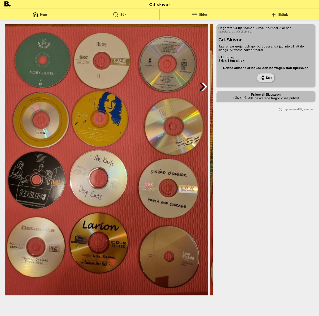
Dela (268, 78)
